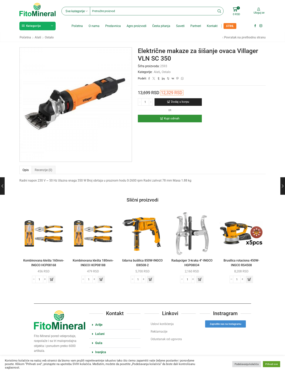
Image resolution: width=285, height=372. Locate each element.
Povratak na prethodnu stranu (245, 37)
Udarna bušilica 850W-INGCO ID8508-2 (142, 263)
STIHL (230, 26)
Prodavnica (113, 26)
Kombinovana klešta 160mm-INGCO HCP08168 (43, 263)
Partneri (195, 26)
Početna (77, 26)
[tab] (25, 170)
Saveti (180, 26)
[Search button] (219, 11)
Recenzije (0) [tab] (43, 170)
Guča (98, 343)
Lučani (99, 334)
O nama (94, 26)
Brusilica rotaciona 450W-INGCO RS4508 (241, 263)
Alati (38, 37)
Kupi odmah (171, 118)
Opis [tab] (25, 170)
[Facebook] (255, 26)
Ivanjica (100, 352)
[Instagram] (260, 26)
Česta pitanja (161, 26)
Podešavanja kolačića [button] (247, 364)
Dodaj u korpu (180, 101)
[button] (51, 279)
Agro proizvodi (136, 26)
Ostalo (49, 37)
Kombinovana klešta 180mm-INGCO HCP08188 (93, 263)
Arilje (99, 325)
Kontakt (212, 26)
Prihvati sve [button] (271, 364)
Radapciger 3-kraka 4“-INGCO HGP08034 (191, 263)
